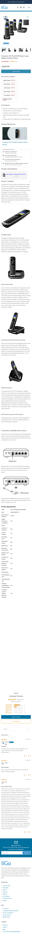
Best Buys (5, 887)
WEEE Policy (6, 917)
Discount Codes (7, 898)
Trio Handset (9, 88)
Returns (5, 894)
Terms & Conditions (8, 912)
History (5, 927)
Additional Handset (7, 99)
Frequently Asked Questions (10, 910)
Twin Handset (9, 84)
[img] (4, 739)
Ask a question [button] (16, 721)
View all (16, 693)
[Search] (17, 7)
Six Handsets (9, 95)
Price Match (6, 896)
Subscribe (26, 853)
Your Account (6, 885)
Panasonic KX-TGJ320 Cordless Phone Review (15, 143)
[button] (9, 705)
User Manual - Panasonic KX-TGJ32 (15, 174)
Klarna (4, 900)
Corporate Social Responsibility (11, 931)
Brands (5, 889)
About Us (5, 925)
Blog (4, 929)
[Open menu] (29, 7)
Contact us (6, 908)
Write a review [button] (16, 717)
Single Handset (9, 80)
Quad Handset (9, 91)
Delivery (5, 892)
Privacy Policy (7, 915)
